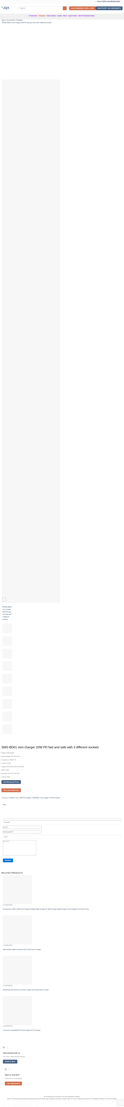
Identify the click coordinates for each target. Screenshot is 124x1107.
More (65, 16)
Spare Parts (72, 16)
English (118, 1)
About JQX (101, 1)
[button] (4, 599)
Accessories (11, 20)
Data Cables (51, 16)
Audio (59, 16)
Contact (108, 1)
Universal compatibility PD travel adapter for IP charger (21, 1030)
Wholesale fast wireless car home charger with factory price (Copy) (26, 990)
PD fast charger (54, 798)
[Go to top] (120, 1104)
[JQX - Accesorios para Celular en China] (8, 8)
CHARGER (35, 798)
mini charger (44, 798)
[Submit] (65, 8)
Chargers (42, 16)
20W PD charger (25, 798)
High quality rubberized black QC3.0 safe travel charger (22, 949)
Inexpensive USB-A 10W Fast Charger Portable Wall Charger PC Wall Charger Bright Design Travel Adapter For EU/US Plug (46, 909)
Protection (33, 16)
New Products (83, 16)
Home (3, 20)
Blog (113, 1)
